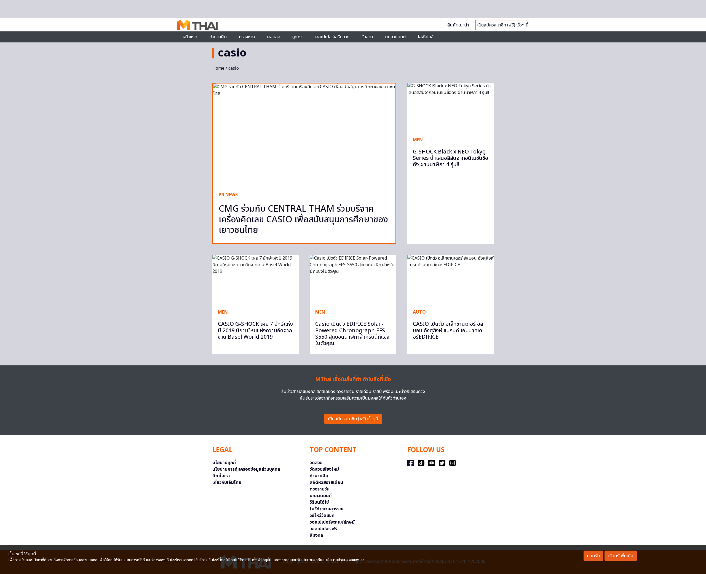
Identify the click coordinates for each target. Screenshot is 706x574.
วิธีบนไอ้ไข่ (319, 502)
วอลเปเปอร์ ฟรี (323, 529)
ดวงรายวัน (320, 489)
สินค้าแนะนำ (458, 25)
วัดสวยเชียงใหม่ (324, 469)
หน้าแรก (190, 37)
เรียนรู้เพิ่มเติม (620, 556)
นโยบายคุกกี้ (224, 462)
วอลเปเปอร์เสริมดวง (331, 37)
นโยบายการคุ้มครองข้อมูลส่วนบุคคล (246, 469)
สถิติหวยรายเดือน (326, 482)
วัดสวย (367, 37)
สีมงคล (316, 535)
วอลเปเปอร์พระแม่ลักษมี (332, 522)
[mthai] (197, 24)
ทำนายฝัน (218, 37)
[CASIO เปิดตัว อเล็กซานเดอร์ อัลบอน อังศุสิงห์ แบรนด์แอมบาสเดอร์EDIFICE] (450, 279)
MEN (418, 140)
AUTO (419, 312)
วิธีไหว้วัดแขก (322, 515)
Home (218, 68)
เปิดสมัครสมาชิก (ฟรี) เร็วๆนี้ (353, 419)
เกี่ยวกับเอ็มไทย (226, 482)
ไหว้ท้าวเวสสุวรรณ (327, 509)
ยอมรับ (593, 556)
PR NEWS (228, 195)
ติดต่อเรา (221, 476)
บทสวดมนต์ (395, 37)
